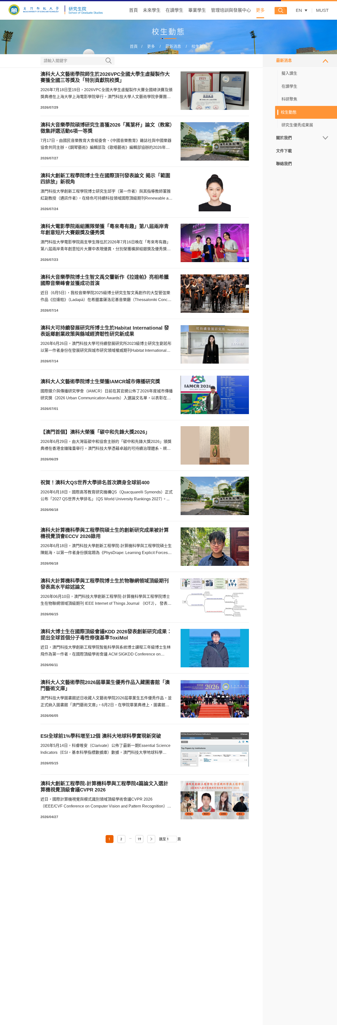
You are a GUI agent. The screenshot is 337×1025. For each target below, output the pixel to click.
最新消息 (173, 46)
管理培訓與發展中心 (231, 10)
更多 (260, 10)
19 (139, 839)
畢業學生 (197, 10)
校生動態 (199, 46)
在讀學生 (174, 10)
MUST (322, 10)
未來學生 (152, 10)
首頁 (133, 10)
